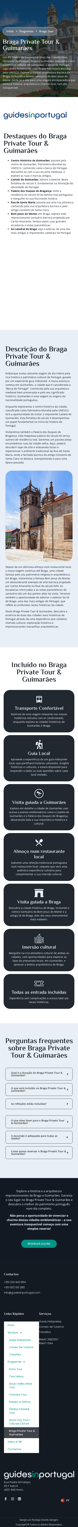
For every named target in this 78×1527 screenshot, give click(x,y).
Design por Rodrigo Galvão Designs (39, 1519)
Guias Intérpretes (20, 1340)
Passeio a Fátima (19, 1402)
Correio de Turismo (21, 1347)
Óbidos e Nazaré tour (19, 1411)
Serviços (13, 1332)
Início (11, 1325)
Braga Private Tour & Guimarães (22, 1432)
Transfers (15, 1354)
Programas (14, 1362)
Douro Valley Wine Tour (20, 1385)
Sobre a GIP (15, 1442)
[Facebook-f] (5, 1499)
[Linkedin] (19, 1499)
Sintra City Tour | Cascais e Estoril (19, 1421)
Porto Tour (15, 1369)
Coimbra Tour (18, 1394)
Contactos (14, 1449)
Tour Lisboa (16, 1376)
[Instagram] (12, 1499)
